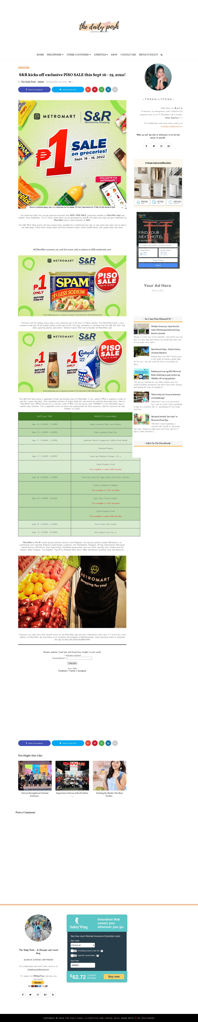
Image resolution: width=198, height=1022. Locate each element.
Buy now (114, 976)
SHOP (114, 54)
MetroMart (24, 68)
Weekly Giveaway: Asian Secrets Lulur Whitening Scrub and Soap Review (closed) (165, 330)
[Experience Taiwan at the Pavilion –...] (72, 775)
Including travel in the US (88, 951)
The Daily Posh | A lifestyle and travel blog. (93, 1018)
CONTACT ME (128, 54)
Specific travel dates (86, 955)
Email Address (59, 658)
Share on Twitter (69, 90)
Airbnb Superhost (171, 118)
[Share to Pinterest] (115, 89)
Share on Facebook (35, 90)
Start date (75, 961)
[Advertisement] (72, 238)
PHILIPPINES (54, 54)
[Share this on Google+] (88, 89)
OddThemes (148, 1018)
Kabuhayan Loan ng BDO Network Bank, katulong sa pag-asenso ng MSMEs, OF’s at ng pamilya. (166, 375)
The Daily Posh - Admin (32, 82)
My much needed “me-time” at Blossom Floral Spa (164, 418)
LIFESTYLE (100, 54)
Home (40, 54)
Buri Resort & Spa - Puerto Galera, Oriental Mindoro (166, 351)
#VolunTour (39, 976)
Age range (75, 940)
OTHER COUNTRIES (78, 54)
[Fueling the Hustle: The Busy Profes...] (109, 775)
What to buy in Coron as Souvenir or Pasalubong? (165, 396)
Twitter (72, 671)
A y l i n (178, 108)
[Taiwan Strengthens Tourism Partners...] (35, 775)
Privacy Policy (148, 54)
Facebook (62, 671)
